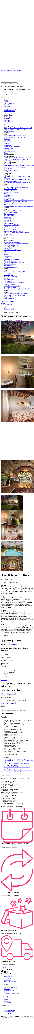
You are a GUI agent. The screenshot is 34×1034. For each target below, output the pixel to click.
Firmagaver (7, 106)
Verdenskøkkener (17, 200)
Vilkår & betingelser (9, 1010)
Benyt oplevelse (8, 992)
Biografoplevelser (9, 214)
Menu (2, 97)
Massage (11, 131)
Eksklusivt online (9, 148)
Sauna (10, 267)
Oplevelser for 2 (8, 157)
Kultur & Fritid (8, 234)
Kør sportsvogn (14, 295)
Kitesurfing (22, 289)
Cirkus (20, 243)
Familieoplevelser (11, 159)
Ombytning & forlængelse (11, 993)
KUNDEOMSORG (9, 111)
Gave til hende (24, 157)
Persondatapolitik (9, 1011)
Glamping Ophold (9, 128)
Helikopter (18, 282)
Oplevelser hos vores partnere (12, 146)
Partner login (7, 999)
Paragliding (13, 284)
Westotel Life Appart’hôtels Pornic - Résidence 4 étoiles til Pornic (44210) (17, 764)
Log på (3, 303)
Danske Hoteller (12, 189)
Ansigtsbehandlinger (18, 262)
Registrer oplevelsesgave (11, 109)
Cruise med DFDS (22, 137)
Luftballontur (7, 217)
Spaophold (7, 176)
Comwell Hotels (12, 137)
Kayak (10, 289)
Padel (23, 293)
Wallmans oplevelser (15, 245)
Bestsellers (7, 100)
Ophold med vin (25, 182)
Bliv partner (7, 1002)
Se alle (14, 121)
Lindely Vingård (12, 212)
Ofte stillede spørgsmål (10, 987)
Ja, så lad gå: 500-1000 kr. (11, 229)
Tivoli (18, 129)
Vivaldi (12, 135)
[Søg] (18, 83)
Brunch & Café (18, 128)
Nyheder (6, 101)
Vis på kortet (19, 320)
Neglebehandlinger (9, 272)
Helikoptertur (8, 220)
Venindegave (9, 160)
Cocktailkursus (29, 206)
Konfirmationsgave (26, 165)
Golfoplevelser (18, 293)
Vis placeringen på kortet (7, 703)
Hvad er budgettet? (9, 223)
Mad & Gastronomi (9, 190)
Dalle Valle (7, 135)
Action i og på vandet (10, 286)
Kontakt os (7, 989)
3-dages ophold (12, 181)
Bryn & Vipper (19, 272)
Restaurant (7, 195)
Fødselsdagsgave (9, 165)
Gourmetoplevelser (27, 200)
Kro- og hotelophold (15, 176)
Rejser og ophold (9, 309)
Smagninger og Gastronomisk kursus (14, 201)
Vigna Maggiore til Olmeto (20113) (14, 759)
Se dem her (4, 680)
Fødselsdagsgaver (12, 129)
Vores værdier (8, 976)
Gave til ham (16, 157)
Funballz (27, 289)
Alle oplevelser (8, 120)
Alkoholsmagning (9, 206)
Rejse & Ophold (8, 168)
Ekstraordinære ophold (14, 182)
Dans (5, 293)
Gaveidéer (7, 105)
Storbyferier (12, 179)
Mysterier (18, 250)
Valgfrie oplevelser (9, 103)
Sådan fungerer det (9, 990)
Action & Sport (8, 275)
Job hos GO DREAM (10, 981)
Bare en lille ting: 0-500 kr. (11, 228)
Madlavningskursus (19, 206)
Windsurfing (15, 289)
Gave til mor (19, 159)
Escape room (11, 250)
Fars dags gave (22, 167)
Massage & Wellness (10, 259)
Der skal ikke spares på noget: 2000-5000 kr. (16, 232)
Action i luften (8, 279)
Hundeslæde (10, 293)
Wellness (6, 254)
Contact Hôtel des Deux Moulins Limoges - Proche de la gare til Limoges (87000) (18, 770)
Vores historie (8, 978)
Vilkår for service (9, 1013)
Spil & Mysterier (8, 246)
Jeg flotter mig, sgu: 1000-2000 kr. (13, 231)
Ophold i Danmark (7, 178)
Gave (5, 307)
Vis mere (6, 757)
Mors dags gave (14, 167)
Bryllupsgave (8, 117)
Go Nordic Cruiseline (19, 187)
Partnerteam (7, 980)
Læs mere (3, 967)
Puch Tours (21, 295)
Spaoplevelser (8, 264)
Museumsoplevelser (12, 243)
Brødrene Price (18, 135)
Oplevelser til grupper (19, 160)
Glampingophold (20, 179)
